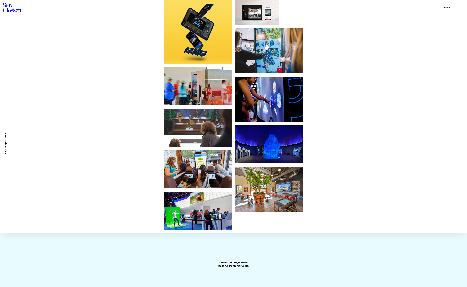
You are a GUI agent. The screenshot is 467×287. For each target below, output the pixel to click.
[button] (451, 7)
